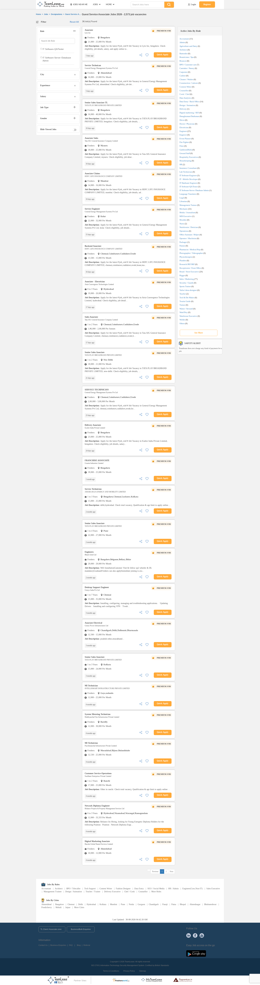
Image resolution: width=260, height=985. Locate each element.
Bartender (183, 53)
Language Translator (188, 194)
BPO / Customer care (188, 65)
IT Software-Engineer (188, 175)
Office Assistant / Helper (189, 234)
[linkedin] (188, 935)
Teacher (183, 294)
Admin (182, 42)
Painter (182, 246)
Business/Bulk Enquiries (81, 929)
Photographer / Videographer (191, 253)
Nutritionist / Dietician (189, 227)
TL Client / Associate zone (51, 929)
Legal (182, 198)
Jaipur (67, 907)
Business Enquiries (58, 945)
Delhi (80, 904)
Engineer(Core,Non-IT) (192, 888)
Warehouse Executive (188, 316)
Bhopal (183, 904)
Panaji (165, 904)
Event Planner (185, 138)
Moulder (183, 220)
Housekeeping (185, 161)
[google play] (196, 953)
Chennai (71, 904)
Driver (182, 120)
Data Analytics (185, 98)
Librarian (183, 201)
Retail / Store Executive (189, 272)
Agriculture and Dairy (188, 46)
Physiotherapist (186, 257)
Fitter (182, 146)
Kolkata (103, 904)
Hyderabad (91, 904)
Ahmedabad (46, 904)
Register (207, 4)
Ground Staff (185, 153)
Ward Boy (184, 312)
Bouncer (183, 61)
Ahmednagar (195, 904)
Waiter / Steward (186, 309)
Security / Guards (186, 283)
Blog (79, 945)
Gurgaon (141, 904)
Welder (182, 320)
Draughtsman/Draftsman (189, 116)
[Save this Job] (147, 55)
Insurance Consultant (188, 168)
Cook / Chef (184, 94)
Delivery (183, 109)
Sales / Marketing (187, 279)
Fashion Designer (123, 888)
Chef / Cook (129, 891)
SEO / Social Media (155, 888)
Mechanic (184, 209)
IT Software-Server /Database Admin (194, 190)
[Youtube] (202, 935)
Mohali (59, 907)
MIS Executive (186, 216)
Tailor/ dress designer (188, 290)
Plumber (183, 260)
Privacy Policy (129, 971)
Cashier (183, 76)
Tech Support (90, 888)
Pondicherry (46, 907)
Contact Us (43, 945)
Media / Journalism (187, 212)
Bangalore (59, 904)
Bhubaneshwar (210, 904)
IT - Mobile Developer (189, 179)
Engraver (183, 135)
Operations (184, 231)
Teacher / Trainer (93, 891)
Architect (183, 50)
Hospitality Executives (189, 157)
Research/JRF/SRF (187, 264)
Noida (131, 904)
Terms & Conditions (111, 971)
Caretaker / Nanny (187, 68)
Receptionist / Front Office (190, 268)
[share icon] (140, 55)
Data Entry (139, 888)
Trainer (182, 305)
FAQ (71, 945)
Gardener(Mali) (186, 150)
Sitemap (142, 971)
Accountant (184, 39)
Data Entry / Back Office (189, 101)
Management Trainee (188, 205)
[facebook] (195, 935)
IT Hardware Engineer (188, 183)
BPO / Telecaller (73, 888)
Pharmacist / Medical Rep (190, 249)
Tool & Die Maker (187, 297)
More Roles (156, 891)
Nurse (182, 224)
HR (181, 164)
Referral (87, 945)
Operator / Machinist (188, 238)
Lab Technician (186, 172)
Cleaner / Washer (186, 79)
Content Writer (186, 87)
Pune (123, 904)
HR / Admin (173, 888)
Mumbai (113, 904)
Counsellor (184, 90)
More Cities (79, 907)
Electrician (184, 127)
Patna (173, 904)
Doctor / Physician (187, 124)
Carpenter (183, 72)
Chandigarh (154, 904)
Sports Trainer (185, 286)
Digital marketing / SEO (189, 113)
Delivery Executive (112, 891)
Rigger (182, 275)
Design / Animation (187, 105)
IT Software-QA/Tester (189, 186)
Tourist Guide (185, 301)
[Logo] (50, 4)
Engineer (183, 131)
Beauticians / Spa (187, 57)
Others (182, 323)
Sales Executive (213, 888)
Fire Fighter (184, 142)
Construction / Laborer (189, 83)
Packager (183, 242)
